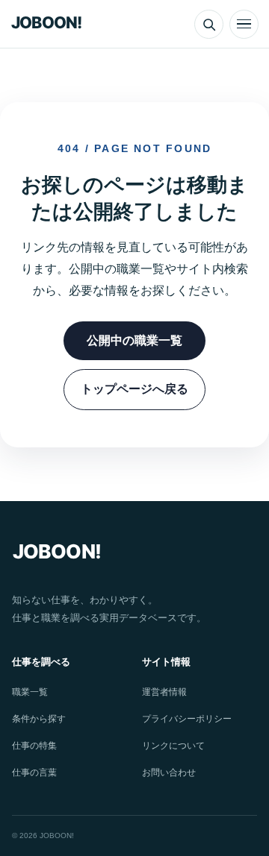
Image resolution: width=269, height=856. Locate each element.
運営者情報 (164, 692)
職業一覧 (30, 692)
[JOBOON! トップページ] (50, 24)
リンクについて (173, 745)
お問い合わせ (169, 772)
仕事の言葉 (34, 772)
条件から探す (39, 719)
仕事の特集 (34, 745)
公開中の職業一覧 (134, 340)
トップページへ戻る (134, 389)
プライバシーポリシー (187, 719)
